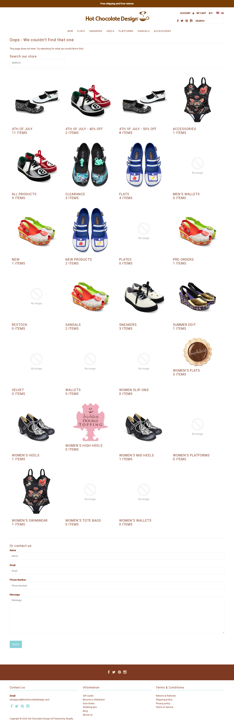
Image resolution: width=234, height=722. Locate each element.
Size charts (89, 703)
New (70, 31)
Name (13, 550)
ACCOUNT (185, 13)
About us (88, 714)
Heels (110, 31)
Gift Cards (88, 695)
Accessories (162, 31)
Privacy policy (163, 703)
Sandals (144, 31)
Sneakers (95, 31)
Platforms (126, 31)
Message (15, 594)
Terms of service (164, 707)
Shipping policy (164, 699)
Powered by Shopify (63, 718)
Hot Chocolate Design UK (40, 718)
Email (12, 565)
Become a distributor (94, 699)
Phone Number (18, 579)
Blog (85, 711)
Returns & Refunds (166, 695)
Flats (81, 31)
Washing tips (90, 707)
